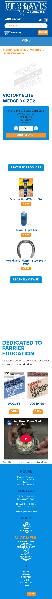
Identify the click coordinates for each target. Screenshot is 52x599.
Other (26, 560)
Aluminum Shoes (14, 50)
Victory (35, 50)
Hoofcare (26, 557)
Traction (26, 559)
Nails (26, 549)
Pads (26, 551)
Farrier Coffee (26, 542)
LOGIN (43, 32)
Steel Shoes (25, 545)
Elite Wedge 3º (14, 54)
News (26, 532)
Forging (26, 555)
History (26, 525)
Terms (26, 529)
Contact (26, 527)
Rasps (26, 544)
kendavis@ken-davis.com (26, 512)
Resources (26, 531)
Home (26, 523)
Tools (26, 553)
